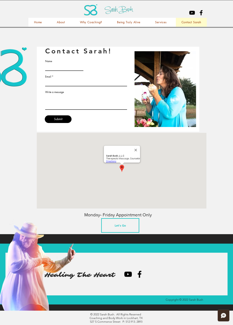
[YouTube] (192, 12)
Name (48, 61)
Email (48, 76)
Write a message (54, 92)
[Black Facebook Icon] (201, 12)
